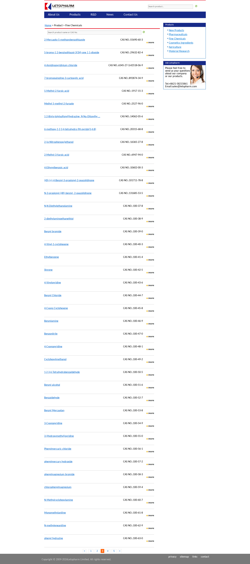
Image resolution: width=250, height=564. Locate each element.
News (109, 14)
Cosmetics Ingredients (181, 43)
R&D (93, 14)
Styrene (48, 270)
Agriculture (175, 47)
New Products (176, 30)
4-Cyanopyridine (53, 346)
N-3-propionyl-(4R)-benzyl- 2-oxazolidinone (67, 193)
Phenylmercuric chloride (57, 449)
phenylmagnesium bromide (59, 474)
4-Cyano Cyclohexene (56, 308)
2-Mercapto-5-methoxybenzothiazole (64, 40)
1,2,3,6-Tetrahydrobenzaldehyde (62, 372)
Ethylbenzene (51, 257)
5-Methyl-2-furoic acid (56, 91)
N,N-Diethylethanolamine (58, 206)
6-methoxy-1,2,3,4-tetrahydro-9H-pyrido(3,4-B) (70, 129)
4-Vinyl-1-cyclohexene (56, 244)
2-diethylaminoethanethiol (58, 218)
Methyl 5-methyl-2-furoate (59, 103)
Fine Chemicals (177, 38)
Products (75, 14)
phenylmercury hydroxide (58, 461)
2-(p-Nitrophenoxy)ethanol (58, 142)
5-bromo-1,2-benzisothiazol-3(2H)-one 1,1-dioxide (71, 52)
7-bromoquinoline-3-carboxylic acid (64, 78)
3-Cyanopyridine (53, 423)
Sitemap (184, 556)
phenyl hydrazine (53, 538)
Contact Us (130, 14)
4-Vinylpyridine (52, 282)
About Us (53, 14)
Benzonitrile (50, 334)
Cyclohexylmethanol (55, 359)
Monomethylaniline (55, 513)
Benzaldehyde (52, 397)
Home (48, 25)
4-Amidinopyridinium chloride (60, 65)
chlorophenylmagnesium (57, 487)
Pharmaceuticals (178, 34)
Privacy (172, 556)
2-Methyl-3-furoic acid (56, 155)
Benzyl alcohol (52, 385)
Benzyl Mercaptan (54, 410)
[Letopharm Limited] (59, 9)
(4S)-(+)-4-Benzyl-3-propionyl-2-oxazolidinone (69, 180)
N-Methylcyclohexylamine (58, 500)
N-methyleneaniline (55, 525)
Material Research (179, 51)
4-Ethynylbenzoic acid (56, 167)
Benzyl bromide (52, 231)
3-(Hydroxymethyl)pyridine (59, 436)
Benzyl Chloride (52, 295)
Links (194, 556)
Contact (205, 556)
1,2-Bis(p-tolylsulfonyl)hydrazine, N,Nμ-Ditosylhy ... (72, 116)
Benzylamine (51, 321)
